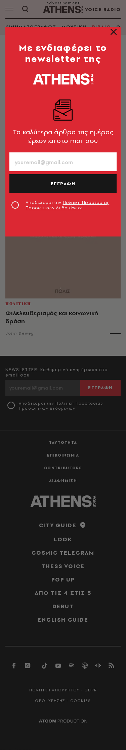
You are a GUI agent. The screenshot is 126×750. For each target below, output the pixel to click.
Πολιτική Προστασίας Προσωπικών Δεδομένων (67, 205)
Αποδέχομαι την (67, 205)
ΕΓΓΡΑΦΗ (63, 184)
